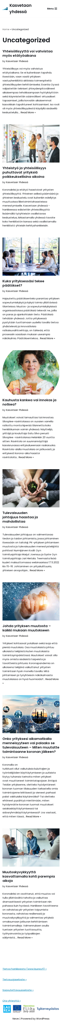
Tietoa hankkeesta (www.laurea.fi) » (24, 969)
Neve (16, 1018)
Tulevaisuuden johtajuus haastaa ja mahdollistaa (20, 517)
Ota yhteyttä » (11, 1000)
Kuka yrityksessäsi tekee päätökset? (23, 283)
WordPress (42, 1018)
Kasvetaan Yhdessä (17, 61)
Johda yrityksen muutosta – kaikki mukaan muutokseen (26, 628)
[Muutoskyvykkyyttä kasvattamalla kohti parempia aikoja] (31, 847)
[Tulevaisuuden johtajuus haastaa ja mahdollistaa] (31, 488)
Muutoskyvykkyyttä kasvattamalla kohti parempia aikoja (28, 876)
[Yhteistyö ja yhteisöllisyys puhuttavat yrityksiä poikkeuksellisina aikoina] (31, 143)
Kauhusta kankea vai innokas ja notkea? (29, 402)
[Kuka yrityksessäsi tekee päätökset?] (31, 257)
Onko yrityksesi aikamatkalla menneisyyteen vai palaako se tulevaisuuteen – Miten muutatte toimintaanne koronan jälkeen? (30, 745)
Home (5, 29)
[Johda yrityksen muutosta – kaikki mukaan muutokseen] (31, 601)
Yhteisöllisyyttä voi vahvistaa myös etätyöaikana (27, 53)
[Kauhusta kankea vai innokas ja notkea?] (31, 372)
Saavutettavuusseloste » (18, 990)
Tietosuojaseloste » (14, 979)
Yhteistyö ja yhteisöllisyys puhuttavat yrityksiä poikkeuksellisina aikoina (24, 172)
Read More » (28, 112)
